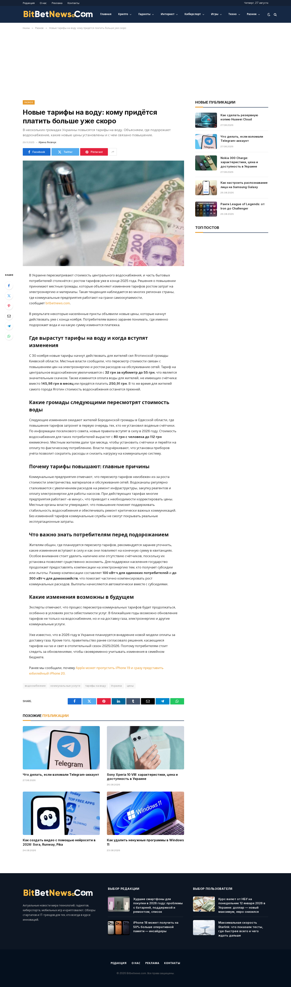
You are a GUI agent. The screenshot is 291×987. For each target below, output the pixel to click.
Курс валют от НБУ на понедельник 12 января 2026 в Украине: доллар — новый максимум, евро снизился (241, 905)
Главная (105, 14)
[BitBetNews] (58, 14)
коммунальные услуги (65, 685)
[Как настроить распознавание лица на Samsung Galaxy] (206, 187)
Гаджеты (144, 14)
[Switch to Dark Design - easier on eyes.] (268, 14)
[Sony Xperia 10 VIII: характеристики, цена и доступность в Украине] (145, 747)
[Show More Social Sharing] (113, 152)
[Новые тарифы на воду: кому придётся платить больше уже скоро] (103, 213)
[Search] (275, 14)
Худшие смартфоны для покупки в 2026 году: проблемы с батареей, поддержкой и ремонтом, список (158, 905)
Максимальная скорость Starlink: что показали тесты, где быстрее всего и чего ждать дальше (240, 929)
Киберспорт (192, 14)
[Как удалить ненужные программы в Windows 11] (145, 813)
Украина (116, 685)
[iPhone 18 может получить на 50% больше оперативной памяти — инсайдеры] (119, 927)
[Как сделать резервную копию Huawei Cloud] (206, 120)
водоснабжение (35, 685)
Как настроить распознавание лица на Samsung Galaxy (244, 185)
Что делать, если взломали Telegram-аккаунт (61, 775)
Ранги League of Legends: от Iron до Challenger (243, 206)
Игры (214, 14)
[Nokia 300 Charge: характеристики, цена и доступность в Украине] (206, 162)
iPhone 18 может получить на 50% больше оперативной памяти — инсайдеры (155, 927)
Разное (252, 14)
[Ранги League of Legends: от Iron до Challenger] (206, 209)
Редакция (29, 3)
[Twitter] (9, 296)
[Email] (9, 316)
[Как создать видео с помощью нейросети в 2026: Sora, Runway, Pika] (61, 813)
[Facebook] (9, 285)
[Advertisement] (145, 64)
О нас (43, 3)
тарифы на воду (95, 685)
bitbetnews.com (58, 303)
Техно (232, 14)
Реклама (57, 3)
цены (130, 685)
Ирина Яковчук (47, 142)
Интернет (167, 14)
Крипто (123, 14)
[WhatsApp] (9, 336)
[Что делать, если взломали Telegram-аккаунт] (61, 747)
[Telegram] (9, 326)
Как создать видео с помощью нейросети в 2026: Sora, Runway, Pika (59, 842)
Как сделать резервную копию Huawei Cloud (239, 117)
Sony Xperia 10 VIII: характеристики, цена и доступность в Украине (142, 777)
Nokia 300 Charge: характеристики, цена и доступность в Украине (239, 162)
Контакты (73, 3)
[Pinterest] (9, 306)
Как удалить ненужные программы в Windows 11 (145, 842)
